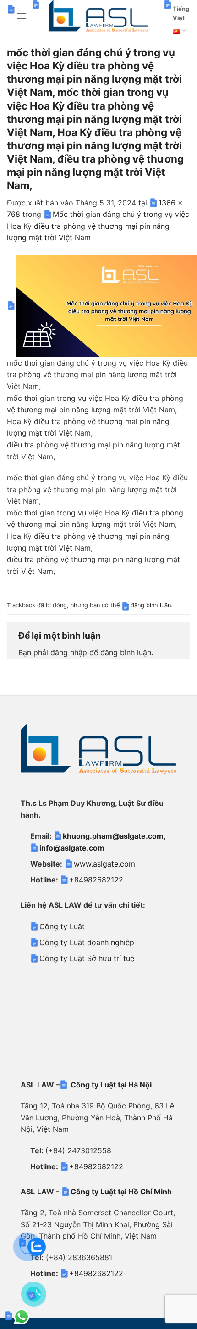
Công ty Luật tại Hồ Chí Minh (121, 1191)
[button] (21, 16)
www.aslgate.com (104, 863)
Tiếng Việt (181, 13)
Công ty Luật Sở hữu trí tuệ (86, 958)
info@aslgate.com (71, 847)
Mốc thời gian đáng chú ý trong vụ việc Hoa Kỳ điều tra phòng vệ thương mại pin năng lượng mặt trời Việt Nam (98, 226)
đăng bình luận (151, 605)
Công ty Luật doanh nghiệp (86, 942)
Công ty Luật (62, 926)
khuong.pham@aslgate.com (113, 835)
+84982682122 (96, 879)
